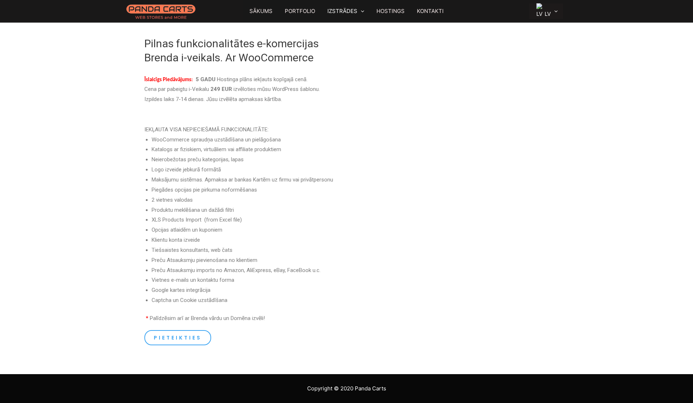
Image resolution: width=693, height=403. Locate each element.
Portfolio (300, 11)
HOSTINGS (390, 11)
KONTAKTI (430, 11)
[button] (177, 337)
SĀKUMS (261, 11)
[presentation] (360, 11)
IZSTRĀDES (342, 11)
